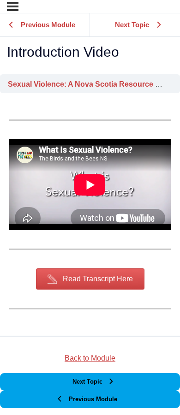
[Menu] (12, 6)
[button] (90, 279)
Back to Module (90, 358)
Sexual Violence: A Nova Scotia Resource (81, 84)
